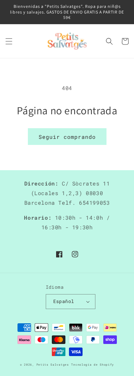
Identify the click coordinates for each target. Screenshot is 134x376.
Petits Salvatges (52, 364)
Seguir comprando (67, 136)
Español (63, 301)
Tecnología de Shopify (92, 364)
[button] (9, 41)
